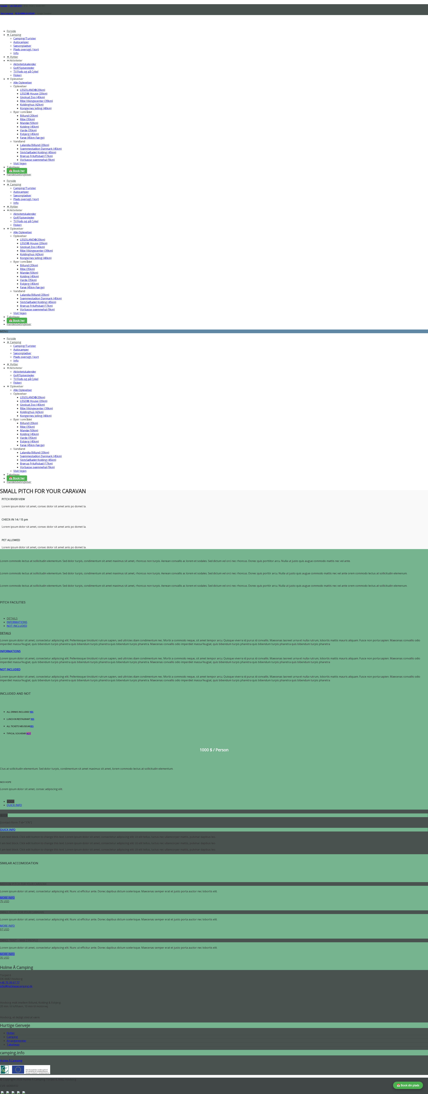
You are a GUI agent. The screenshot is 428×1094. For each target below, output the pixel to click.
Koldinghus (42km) (31, 104)
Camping (12, 1037)
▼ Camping (14, 35)
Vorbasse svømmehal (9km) (37, 160)
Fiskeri (17, 75)
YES (31, 711)
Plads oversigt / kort (26, 49)
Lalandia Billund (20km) (34, 145)
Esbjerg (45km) (29, 134)
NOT (28, 733)
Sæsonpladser (22, 46)
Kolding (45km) (29, 126)
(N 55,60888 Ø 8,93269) (25, 13)
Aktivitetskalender (24, 64)
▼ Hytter (12, 57)
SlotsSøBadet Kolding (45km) (38, 152)
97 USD (4, 929)
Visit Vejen (19, 163)
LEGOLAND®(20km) (32, 90)
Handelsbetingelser (19, 174)
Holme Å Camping (11, 1060)
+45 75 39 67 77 (9, 982)
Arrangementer (16, 1041)
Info (16, 53)
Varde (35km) (28, 130)
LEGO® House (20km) (33, 93)
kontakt (4, 6)
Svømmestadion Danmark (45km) (41, 149)
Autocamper (21, 42)
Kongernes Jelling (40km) (35, 108)
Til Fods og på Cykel (25, 71)
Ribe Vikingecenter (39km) (36, 101)
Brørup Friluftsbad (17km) (36, 156)
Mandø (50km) (29, 123)
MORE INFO (7, 897)
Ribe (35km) (27, 119)
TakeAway (13, 167)
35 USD (4, 957)
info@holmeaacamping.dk (16, 986)
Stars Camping (7, 13)
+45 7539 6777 (16, 6)
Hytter (11, 1033)
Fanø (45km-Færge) (32, 138)
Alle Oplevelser (22, 82)
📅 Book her (17, 171)
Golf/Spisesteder (23, 68)
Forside (11, 31)
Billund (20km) (29, 115)
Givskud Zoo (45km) (32, 97)
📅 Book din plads (408, 1085)
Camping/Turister (24, 38)
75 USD (4, 901)
